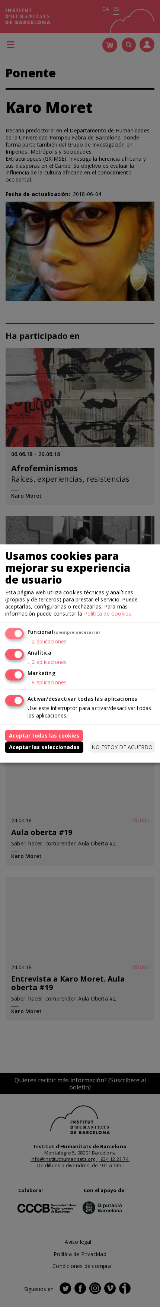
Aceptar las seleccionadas (44, 747)
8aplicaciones (47, 681)
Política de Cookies (107, 613)
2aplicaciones (47, 641)
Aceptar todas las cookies (44, 735)
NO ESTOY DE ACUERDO (122, 746)
